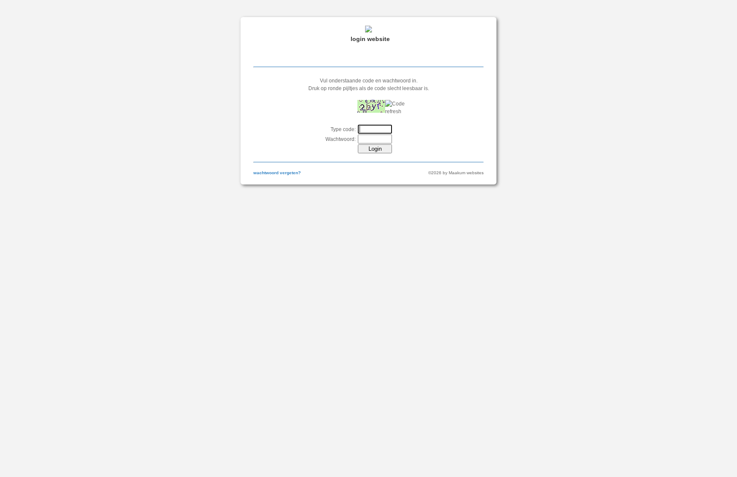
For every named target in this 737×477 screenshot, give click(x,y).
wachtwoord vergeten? (277, 172)
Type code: (343, 129)
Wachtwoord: (340, 139)
